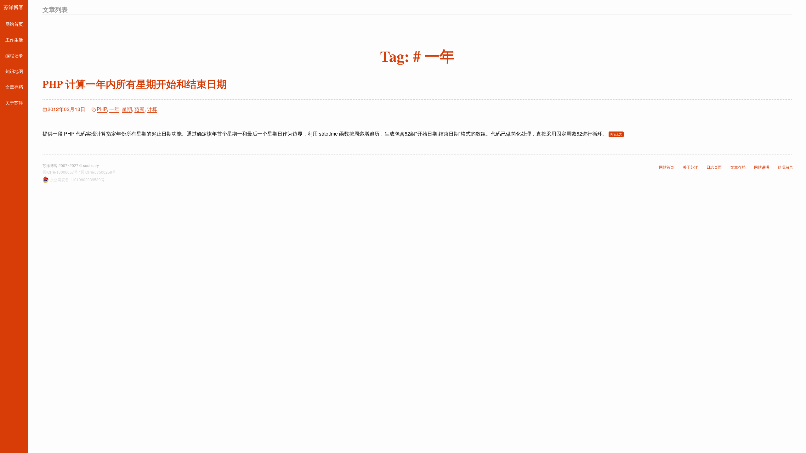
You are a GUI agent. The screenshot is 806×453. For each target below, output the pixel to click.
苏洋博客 (13, 7)
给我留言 (785, 167)
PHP (102, 109)
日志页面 (714, 167)
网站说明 (761, 167)
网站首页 (14, 24)
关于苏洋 (14, 102)
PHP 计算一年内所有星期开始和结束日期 (135, 83)
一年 (114, 109)
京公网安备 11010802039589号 (77, 179)
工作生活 (14, 39)
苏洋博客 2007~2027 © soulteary (71, 165)
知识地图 (14, 71)
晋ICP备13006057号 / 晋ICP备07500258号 (79, 172)
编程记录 (14, 55)
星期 (127, 109)
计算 (152, 109)
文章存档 (14, 87)
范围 (139, 109)
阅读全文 (616, 134)
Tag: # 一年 (417, 56)
